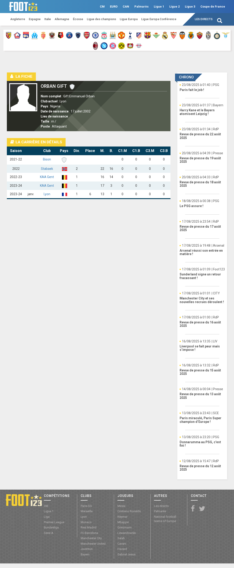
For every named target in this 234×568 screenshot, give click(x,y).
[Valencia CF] (182, 35)
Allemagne (62, 19)
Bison (47, 159)
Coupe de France (212, 6)
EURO (113, 6)
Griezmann (124, 527)
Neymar (122, 516)
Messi (121, 506)
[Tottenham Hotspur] (130, 35)
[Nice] (52, 35)
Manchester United (93, 543)
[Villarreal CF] (191, 35)
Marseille (87, 511)
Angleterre (17, 19)
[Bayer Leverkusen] (130, 45)
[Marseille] (35, 35)
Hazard (122, 549)
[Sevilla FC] (174, 35)
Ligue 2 (174, 6)
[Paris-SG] (69, 35)
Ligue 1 (159, 6)
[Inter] (217, 35)
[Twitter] (202, 509)
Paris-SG (86, 506)
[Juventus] (208, 35)
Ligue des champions (101, 19)
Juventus (87, 549)
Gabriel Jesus (126, 554)
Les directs (204, 19)
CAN (126, 6)
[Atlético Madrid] (139, 35)
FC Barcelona (89, 533)
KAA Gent (47, 177)
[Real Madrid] (165, 35)
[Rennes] (61, 35)
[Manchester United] (121, 35)
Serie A (48, 533)
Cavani (121, 543)
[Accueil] (24, 500)
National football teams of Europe (165, 519)
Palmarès (141, 6)
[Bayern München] (113, 45)
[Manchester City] (113, 35)
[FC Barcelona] (148, 35)
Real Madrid (88, 527)
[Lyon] (26, 35)
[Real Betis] (156, 35)
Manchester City (91, 538)
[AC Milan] (95, 45)
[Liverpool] (104, 35)
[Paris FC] (78, 35)
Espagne (35, 19)
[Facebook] (193, 509)
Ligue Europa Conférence (158, 19)
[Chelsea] (95, 35)
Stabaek (47, 169)
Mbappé (123, 522)
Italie (47, 19)
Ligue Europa (129, 19)
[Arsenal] (87, 35)
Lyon (47, 194)
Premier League (54, 522)
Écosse (78, 19)
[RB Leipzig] (139, 45)
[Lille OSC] (17, 35)
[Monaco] (43, 35)
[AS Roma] (200, 35)
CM (102, 6)
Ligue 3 (190, 6)
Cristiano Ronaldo (129, 511)
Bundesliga (51, 527)
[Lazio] (226, 35)
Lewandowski (126, 533)
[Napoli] (104, 45)
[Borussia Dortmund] (121, 45)
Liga (47, 516)
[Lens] (9, 35)
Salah (121, 538)
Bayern (85, 554)
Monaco (86, 522)
